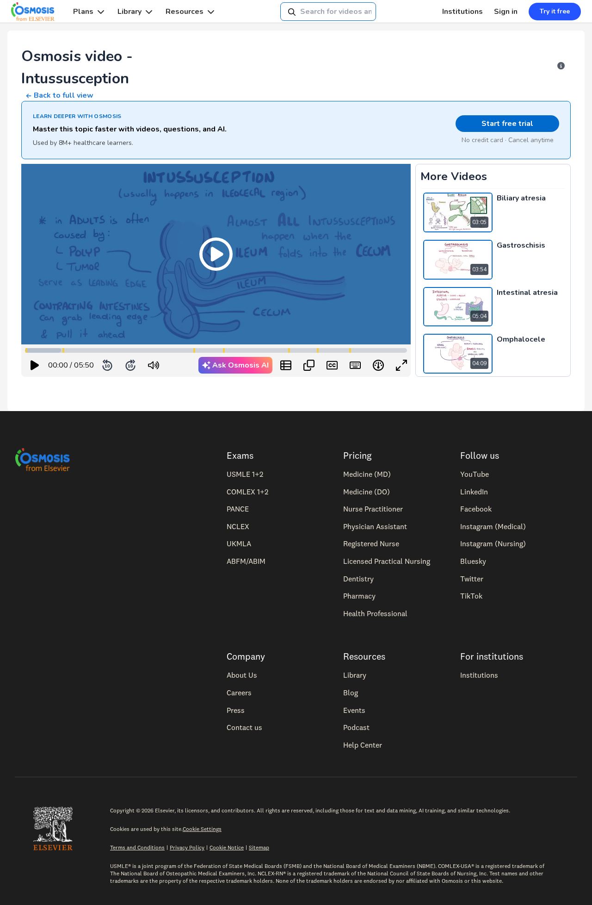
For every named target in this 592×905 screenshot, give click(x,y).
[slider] (192, 365)
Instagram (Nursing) (493, 543)
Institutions (462, 11)
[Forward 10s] (130, 365)
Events (354, 710)
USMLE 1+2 (245, 474)
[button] (216, 254)
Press (236, 710)
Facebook (476, 508)
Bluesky (473, 561)
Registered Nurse (371, 543)
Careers (239, 692)
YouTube (474, 474)
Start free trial (507, 124)
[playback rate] (378, 365)
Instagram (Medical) (493, 526)
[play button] (34, 365)
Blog (350, 692)
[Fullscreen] (401, 365)
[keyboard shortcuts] (355, 365)
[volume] (153, 365)
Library (129, 11)
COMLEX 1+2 (247, 491)
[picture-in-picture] (309, 365)
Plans (83, 11)
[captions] (332, 365)
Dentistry (358, 578)
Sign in (506, 11)
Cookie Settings (202, 828)
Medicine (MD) (367, 474)
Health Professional (375, 613)
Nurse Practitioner (373, 508)
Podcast (356, 727)
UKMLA (239, 543)
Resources (185, 11)
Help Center (362, 744)
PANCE (238, 508)
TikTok (471, 595)
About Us (242, 675)
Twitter (471, 578)
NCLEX (238, 526)
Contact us (244, 727)
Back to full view (63, 95)
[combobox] (328, 11)
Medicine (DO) (366, 491)
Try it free (555, 11)
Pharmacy (359, 595)
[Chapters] (286, 365)
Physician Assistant (375, 526)
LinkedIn (474, 491)
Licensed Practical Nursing (386, 561)
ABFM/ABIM (246, 561)
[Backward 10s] (107, 365)
